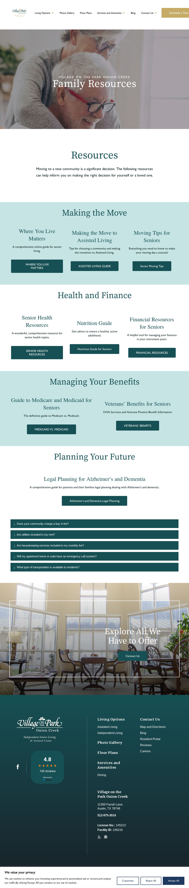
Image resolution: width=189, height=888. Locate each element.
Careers (145, 751)
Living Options (42, 13)
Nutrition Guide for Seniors (94, 349)
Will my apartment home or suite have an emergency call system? (57, 556)
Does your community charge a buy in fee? (43, 523)
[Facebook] (18, 768)
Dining (101, 775)
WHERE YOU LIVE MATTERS (37, 266)
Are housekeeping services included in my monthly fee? (50, 545)
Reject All (151, 880)
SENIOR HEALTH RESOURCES (37, 352)
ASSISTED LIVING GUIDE (94, 266)
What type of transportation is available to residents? (48, 567)
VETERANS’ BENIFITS (137, 425)
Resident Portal (150, 739)
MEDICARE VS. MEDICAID (51, 429)
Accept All (173, 880)
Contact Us (147, 13)
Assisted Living (107, 726)
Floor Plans (86, 13)
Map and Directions (153, 726)
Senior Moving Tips (152, 266)
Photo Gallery (67, 13)
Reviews (146, 745)
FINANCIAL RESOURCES (152, 352)
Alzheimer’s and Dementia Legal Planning (94, 501)
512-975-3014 (106, 815)
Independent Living (110, 733)
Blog (133, 13)
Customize (128, 880)
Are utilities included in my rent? (36, 534)
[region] (94, 877)
